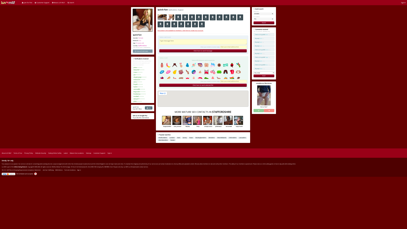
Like (149, 108)
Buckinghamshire (201, 138)
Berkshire (212, 138)
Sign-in (403, 3)
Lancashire (242, 138)
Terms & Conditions (70, 170)
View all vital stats (142, 51)
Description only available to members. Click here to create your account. (180, 30)
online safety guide (267, 164)
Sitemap (88, 153)
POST (264, 76)
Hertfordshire (163, 138)
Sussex (173, 140)
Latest (66, 153)
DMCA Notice (59, 170)
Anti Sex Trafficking (48, 170)
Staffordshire (142, 46)
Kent (178, 138)
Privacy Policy (28, 153)
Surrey (185, 138)
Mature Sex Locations (77, 153)
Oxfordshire (232, 138)
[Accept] (259, 110)
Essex (191, 138)
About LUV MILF (59, 3)
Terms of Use (18, 153)
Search (71, 3)
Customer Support (42, 3)
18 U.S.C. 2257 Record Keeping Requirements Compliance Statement (21, 170)
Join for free (28, 3)
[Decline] (269, 110)
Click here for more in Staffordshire (141, 47)
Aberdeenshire (163, 140)
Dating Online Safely (54, 153)
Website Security (40, 153)
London (172, 138)
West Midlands (221, 138)
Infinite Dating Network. (20, 167)
